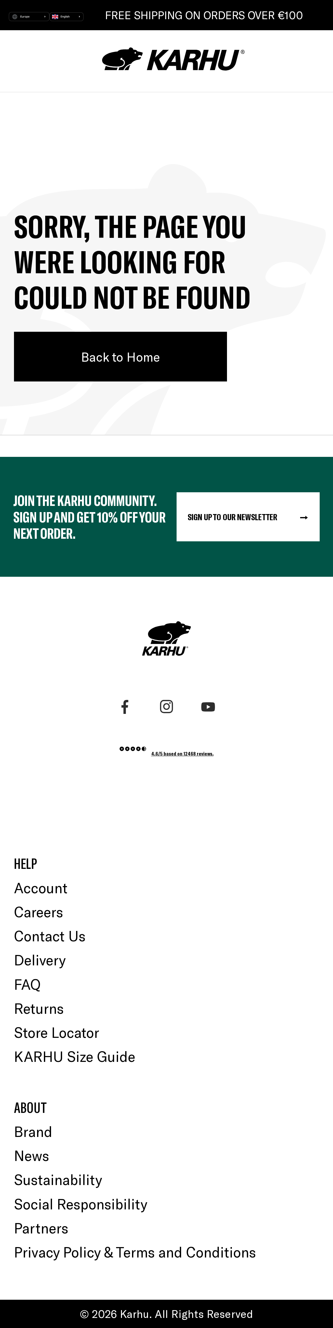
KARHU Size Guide (74, 1056)
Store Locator (56, 1032)
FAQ (27, 984)
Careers (38, 911)
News (31, 1155)
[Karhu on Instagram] (167, 707)
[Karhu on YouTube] (208, 707)
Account (41, 887)
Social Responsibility (80, 1203)
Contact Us (50, 935)
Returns (39, 1008)
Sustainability (58, 1179)
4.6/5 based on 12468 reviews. (182, 753)
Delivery (40, 959)
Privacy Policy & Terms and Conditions (135, 1251)
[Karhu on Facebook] (125, 707)
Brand (33, 1131)
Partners (41, 1227)
